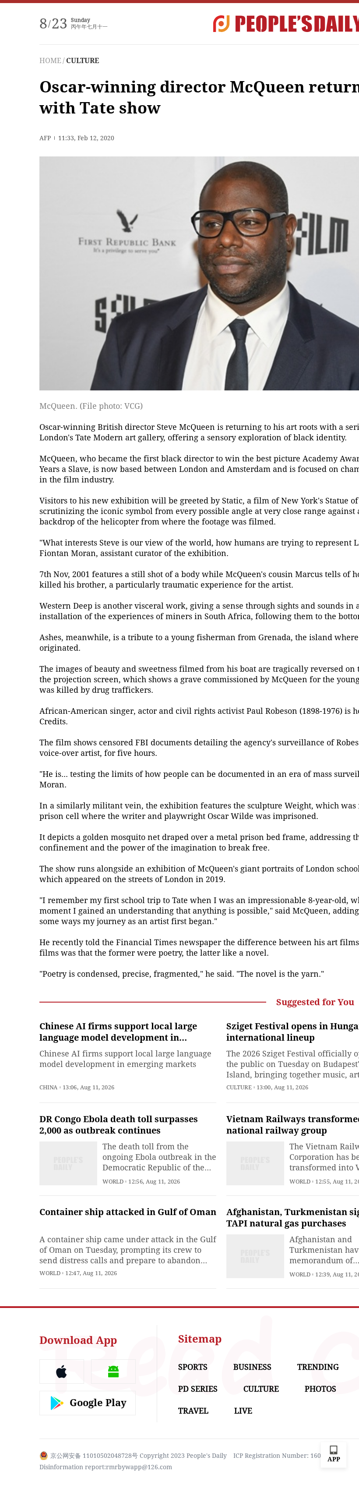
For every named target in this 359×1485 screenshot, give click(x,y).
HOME (50, 61)
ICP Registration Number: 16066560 (285, 1455)
